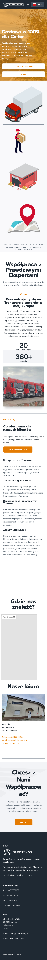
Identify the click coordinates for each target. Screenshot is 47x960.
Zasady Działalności (14, 530)
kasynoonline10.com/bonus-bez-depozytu (18, 569)
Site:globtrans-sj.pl (10, 743)
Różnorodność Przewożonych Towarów (20, 502)
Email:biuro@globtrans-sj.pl (14, 740)
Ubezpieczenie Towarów (17, 460)
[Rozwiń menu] (28, 4)
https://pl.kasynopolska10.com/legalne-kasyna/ (21, 582)
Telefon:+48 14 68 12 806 (13, 737)
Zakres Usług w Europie (17, 480)
